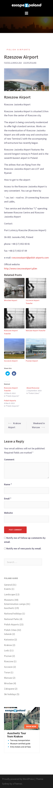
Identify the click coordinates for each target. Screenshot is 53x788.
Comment (9, 459)
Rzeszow (8, 661)
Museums (9, 599)
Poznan (8, 655)
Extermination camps (15, 604)
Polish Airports (18, 49)
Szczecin (8, 666)
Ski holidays (10, 694)
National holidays (13, 613)
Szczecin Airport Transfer (32, 302)
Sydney (5, 783)
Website (8, 512)
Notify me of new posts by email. (23, 548)
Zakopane (9, 688)
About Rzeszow (32, 388)
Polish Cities (10, 630)
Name (8, 484)
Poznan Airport (32, 361)
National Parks (11, 619)
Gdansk (8, 634)
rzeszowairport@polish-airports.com (30, 257)
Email (7, 498)
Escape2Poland (30, 63)
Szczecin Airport (11, 361)
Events (7, 588)
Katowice (9, 639)
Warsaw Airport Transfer (36, 330)
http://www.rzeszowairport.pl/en (20, 268)
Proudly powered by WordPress (18, 778)
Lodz (6, 650)
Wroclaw (8, 683)
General (8, 584)
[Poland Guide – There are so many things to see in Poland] (26, 5)
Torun (7, 672)
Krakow (8, 645)
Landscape (9, 594)
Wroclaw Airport (10, 300)
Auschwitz (9, 608)
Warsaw (8, 677)
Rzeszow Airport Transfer (11, 332)
